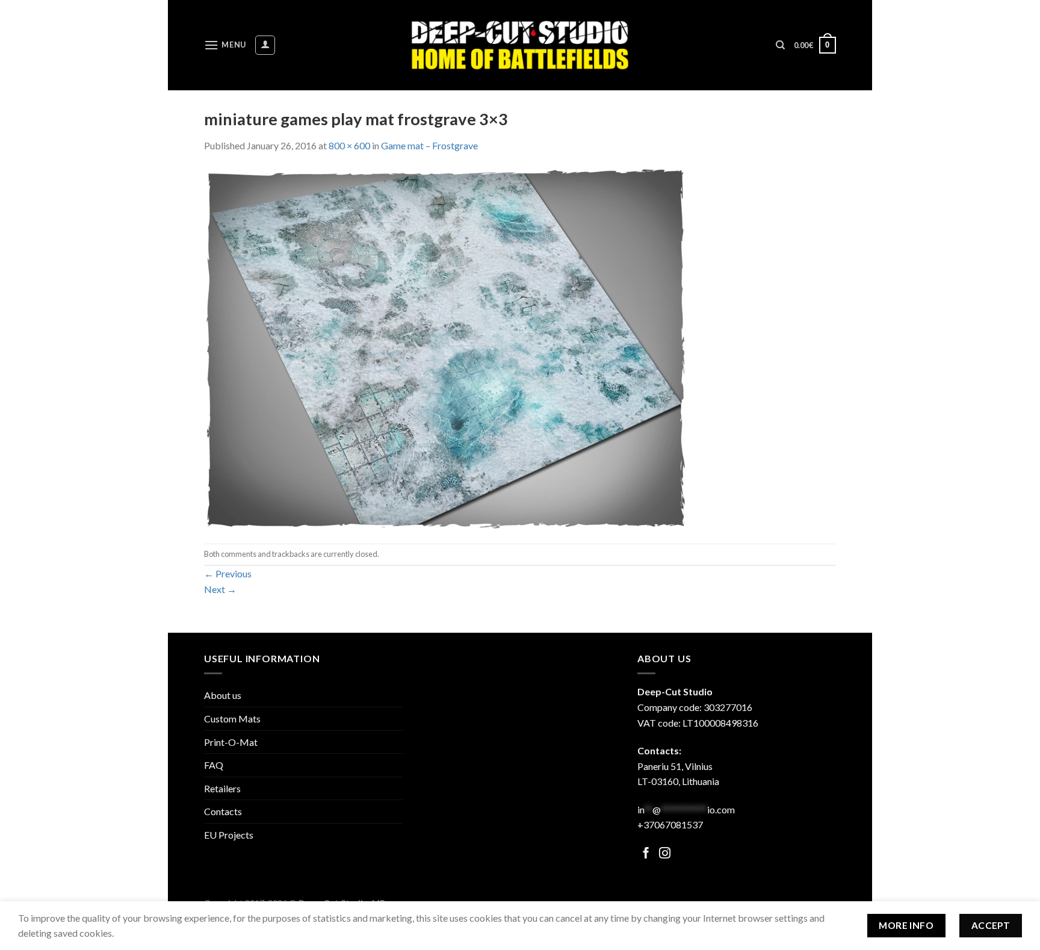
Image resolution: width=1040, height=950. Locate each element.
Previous (228, 573)
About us (222, 695)
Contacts (223, 811)
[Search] (780, 45)
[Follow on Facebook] (646, 854)
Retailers (222, 788)
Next (220, 589)
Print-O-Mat (231, 742)
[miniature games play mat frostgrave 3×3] (445, 347)
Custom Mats (232, 718)
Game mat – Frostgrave (429, 145)
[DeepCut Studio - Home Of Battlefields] (520, 45)
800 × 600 (349, 145)
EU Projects (228, 834)
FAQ (213, 765)
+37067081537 (670, 824)
